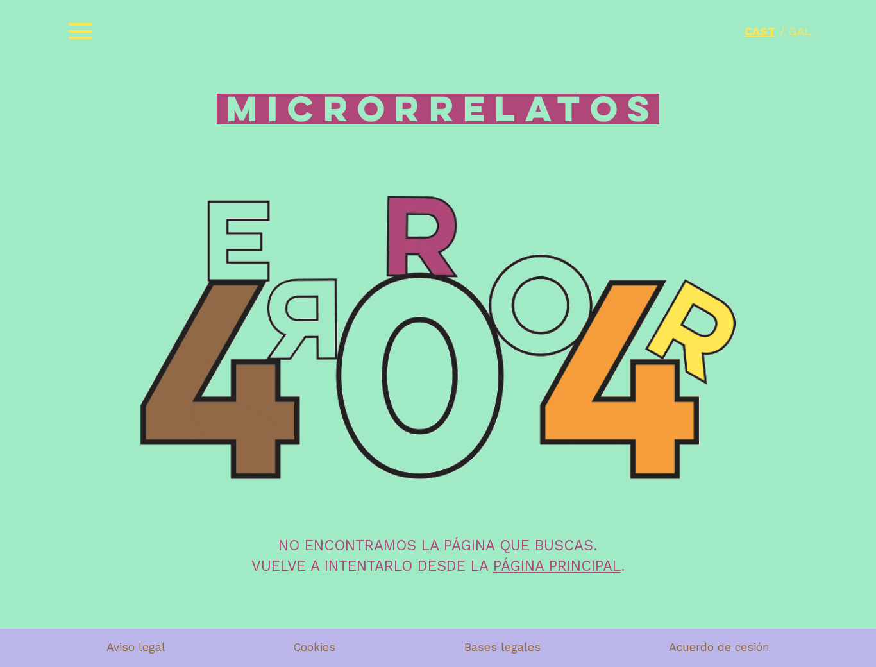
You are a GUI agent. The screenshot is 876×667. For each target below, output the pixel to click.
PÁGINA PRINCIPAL (557, 566)
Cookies (314, 647)
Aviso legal (135, 647)
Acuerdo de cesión (719, 647)
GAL (800, 31)
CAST (760, 31)
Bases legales (502, 647)
